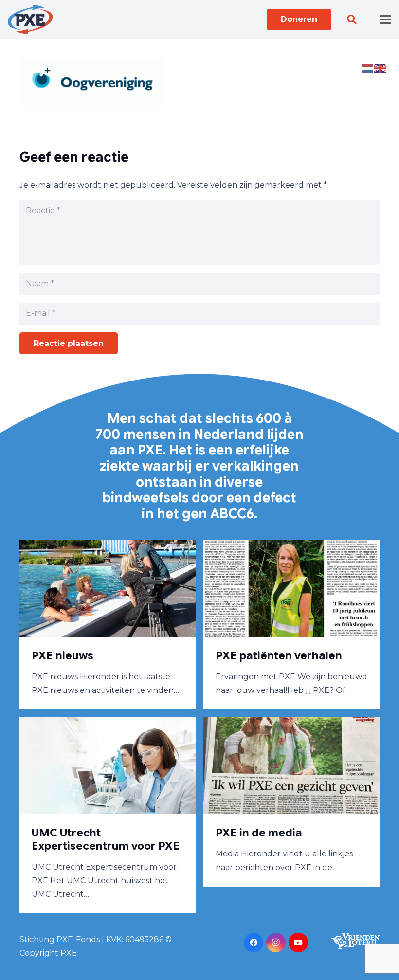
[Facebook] (253, 942)
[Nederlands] (368, 67)
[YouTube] (298, 942)
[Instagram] (276, 942)
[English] (380, 67)
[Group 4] (30, 19)
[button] (352, 19)
